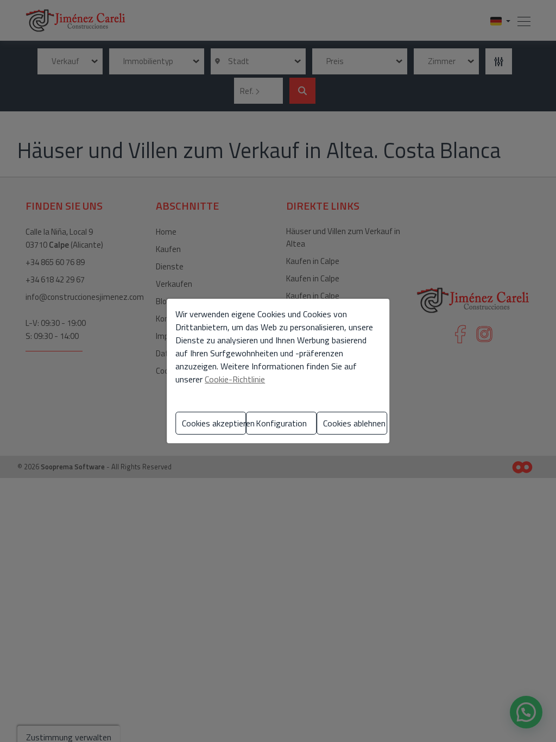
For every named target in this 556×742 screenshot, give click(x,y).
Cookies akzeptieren (214, 423)
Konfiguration (281, 423)
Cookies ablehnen (354, 423)
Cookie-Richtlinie (235, 379)
